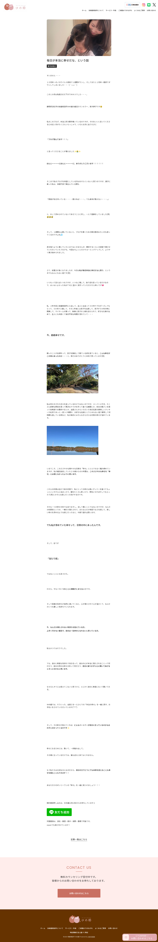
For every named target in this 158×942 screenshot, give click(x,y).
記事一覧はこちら (79, 839)
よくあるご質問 (100, 928)
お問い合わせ (113, 928)
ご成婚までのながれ (85, 928)
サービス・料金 (70, 928)
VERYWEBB (91, 937)
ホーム (42, 928)
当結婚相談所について (55, 928)
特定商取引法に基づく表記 (79, 932)
